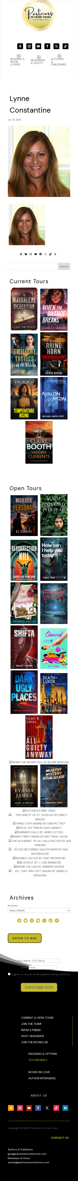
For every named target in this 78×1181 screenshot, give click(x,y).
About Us (39, 1095)
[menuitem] (58, 59)
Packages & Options (42, 1054)
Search (64, 266)
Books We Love (39, 1072)
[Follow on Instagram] (29, 46)
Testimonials (37, 1060)
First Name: (25, 960)
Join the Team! (31, 1024)
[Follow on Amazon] (20, 46)
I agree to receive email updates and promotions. (41, 974)
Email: (25, 967)
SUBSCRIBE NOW (39, 987)
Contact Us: (60, 1138)
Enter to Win (25, 938)
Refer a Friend (31, 1030)
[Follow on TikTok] (65, 46)
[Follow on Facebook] (47, 46)
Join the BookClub (34, 1042)
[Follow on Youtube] (38, 46)
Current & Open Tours (37, 1018)
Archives (13, 905)
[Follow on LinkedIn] (65, 1108)
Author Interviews (42, 1078)
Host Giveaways (32, 1036)
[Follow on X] (56, 46)
